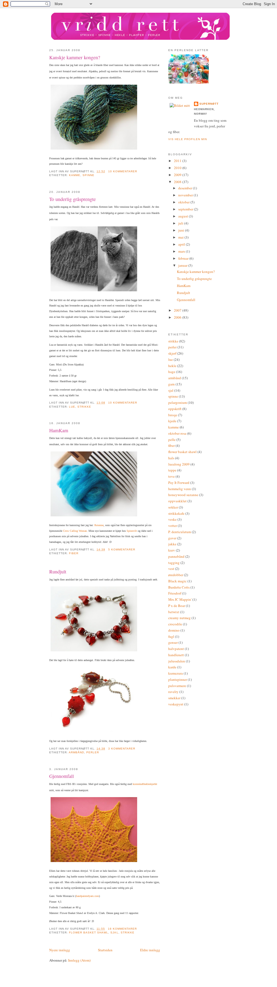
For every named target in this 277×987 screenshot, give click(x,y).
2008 (178, 181)
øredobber (175, 574)
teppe (172, 470)
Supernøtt (209, 103)
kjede (172, 420)
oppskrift (175, 408)
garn (171, 384)
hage (171, 371)
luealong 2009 (179, 464)
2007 (178, 310)
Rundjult (57, 571)
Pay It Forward (178, 482)
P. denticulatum (179, 531)
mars (182, 251)
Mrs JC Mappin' (180, 599)
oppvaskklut (177, 501)
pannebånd (176, 556)
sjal (114, 932)
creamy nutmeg (179, 617)
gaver (172, 538)
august (183, 216)
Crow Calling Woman (75, 530)
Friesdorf (174, 593)
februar (183, 258)
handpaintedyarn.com (87, 895)
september (186, 209)
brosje (172, 414)
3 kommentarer (121, 748)
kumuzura (175, 673)
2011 (178, 160)
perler (92, 752)
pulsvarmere (177, 685)
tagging (174, 562)
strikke (84, 406)
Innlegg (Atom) (79, 960)
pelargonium (177, 402)
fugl (171, 636)
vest (171, 568)
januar (183, 265)
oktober (184, 202)
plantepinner (177, 679)
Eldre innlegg (150, 950)
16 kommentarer (122, 928)
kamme (74, 175)
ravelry (173, 691)
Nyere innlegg (59, 950)
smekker (174, 697)
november (186, 195)
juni (181, 230)
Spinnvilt (132, 530)
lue (72, 406)
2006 (178, 317)
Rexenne (99, 525)
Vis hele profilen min (187, 139)
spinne (88, 175)
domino (174, 630)
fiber (73, 553)
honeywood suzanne (183, 494)
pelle (172, 439)
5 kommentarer (121, 549)
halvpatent (176, 648)
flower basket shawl (88, 932)
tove (171, 476)
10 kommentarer (122, 171)
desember (185, 188)
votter (172, 525)
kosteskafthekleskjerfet (145, 784)
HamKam (58, 430)
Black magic (177, 581)
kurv (171, 550)
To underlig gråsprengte (72, 199)
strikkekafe (176, 513)
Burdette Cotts (179, 587)
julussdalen (176, 661)
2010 (178, 167)
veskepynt (175, 704)
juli (181, 223)
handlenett (176, 654)
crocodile (175, 624)
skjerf (172, 353)
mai (181, 237)
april (182, 244)
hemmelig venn (179, 488)
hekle (172, 365)
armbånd (76, 752)
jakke (172, 544)
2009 (178, 174)
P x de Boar (176, 605)
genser (173, 642)
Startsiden (105, 950)
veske (172, 519)
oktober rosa (177, 433)
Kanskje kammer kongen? (74, 57)
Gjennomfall (61, 776)
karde (172, 667)
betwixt (173, 611)
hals (171, 457)
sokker (173, 507)
